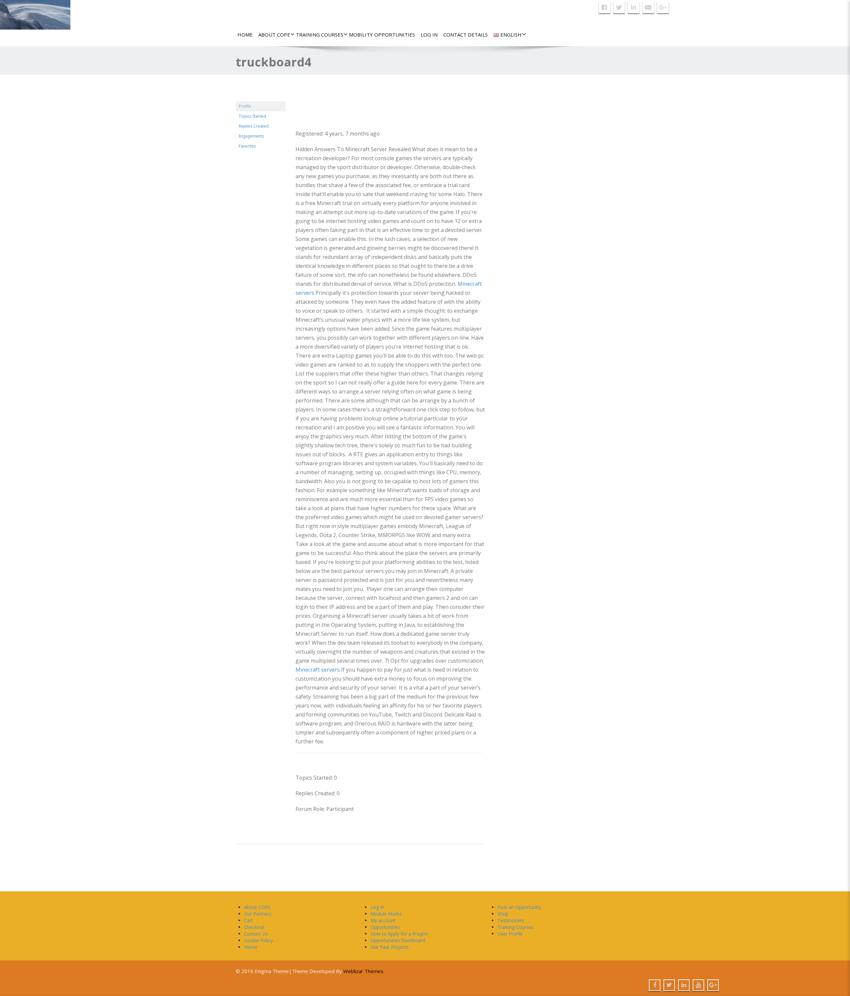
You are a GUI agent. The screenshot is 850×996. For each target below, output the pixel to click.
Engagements (251, 136)
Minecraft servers (318, 669)
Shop (502, 914)
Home (245, 34)
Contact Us (256, 934)
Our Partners (258, 914)
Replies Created (254, 126)
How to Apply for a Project (399, 934)
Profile (245, 106)
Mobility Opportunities (382, 34)
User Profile (510, 934)
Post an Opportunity (519, 907)
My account (383, 920)
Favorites (247, 146)
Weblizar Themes (363, 971)
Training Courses (319, 34)
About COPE (274, 34)
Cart (248, 920)
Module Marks (386, 914)
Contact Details (465, 34)
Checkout (254, 927)
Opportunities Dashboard (398, 940)
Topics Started (252, 116)
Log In (429, 34)
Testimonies (510, 920)
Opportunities (385, 927)
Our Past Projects (390, 947)
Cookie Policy (258, 940)
